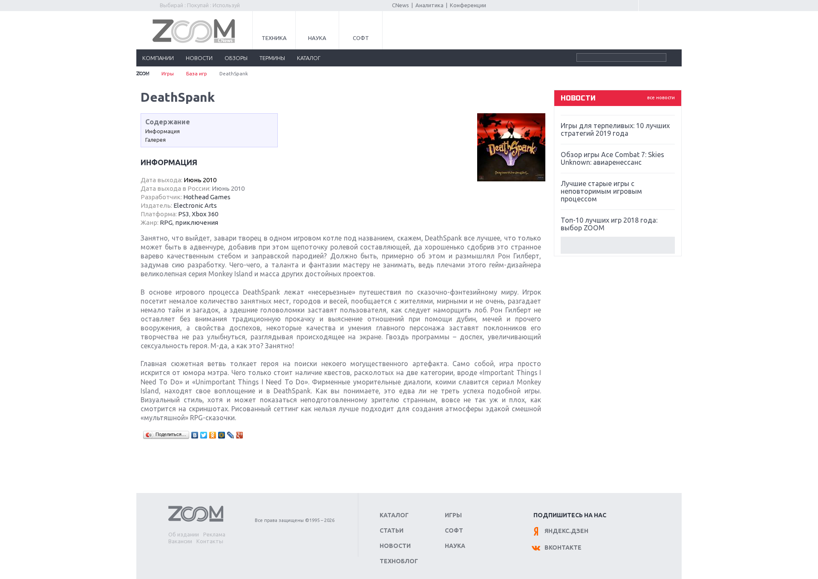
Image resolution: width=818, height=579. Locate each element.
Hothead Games (206, 197)
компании (158, 58)
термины (272, 58)
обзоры (236, 58)
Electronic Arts (195, 205)
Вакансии (180, 541)
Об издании (183, 534)
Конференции (468, 5)
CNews (400, 5)
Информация (162, 131)
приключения (196, 222)
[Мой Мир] (221, 435)
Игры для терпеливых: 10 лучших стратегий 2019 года (615, 129)
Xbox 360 (205, 214)
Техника (274, 38)
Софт (361, 38)
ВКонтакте (563, 547)
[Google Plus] (239, 435)
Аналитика (429, 5)
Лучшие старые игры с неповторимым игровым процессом (601, 191)
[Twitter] (203, 435)
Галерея (155, 140)
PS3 (183, 214)
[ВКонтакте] (194, 435)
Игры (167, 73)
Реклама (214, 534)
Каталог (394, 515)
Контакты (209, 541)
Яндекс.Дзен (566, 530)
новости (199, 58)
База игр (196, 73)
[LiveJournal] (230, 435)
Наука (317, 38)
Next (618, 245)
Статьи (391, 530)
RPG (166, 222)
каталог (308, 58)
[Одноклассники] (212, 435)
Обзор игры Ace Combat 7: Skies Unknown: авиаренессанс (612, 158)
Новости (395, 545)
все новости (661, 97)
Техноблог (399, 561)
